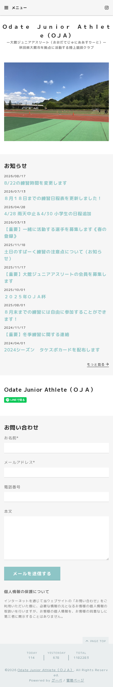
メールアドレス (19, 462)
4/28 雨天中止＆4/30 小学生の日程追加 (48, 214)
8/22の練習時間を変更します (35, 183)
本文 (8, 511)
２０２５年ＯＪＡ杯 (25, 297)
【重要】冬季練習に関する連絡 (36, 334)
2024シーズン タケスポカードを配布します (52, 350)
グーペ (57, 680)
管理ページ (75, 680)
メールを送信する (32, 574)
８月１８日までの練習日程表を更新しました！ (53, 198)
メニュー (18, 7)
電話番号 (12, 487)
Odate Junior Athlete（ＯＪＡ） (46, 670)
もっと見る (96, 364)
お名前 (11, 437)
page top (97, 641)
